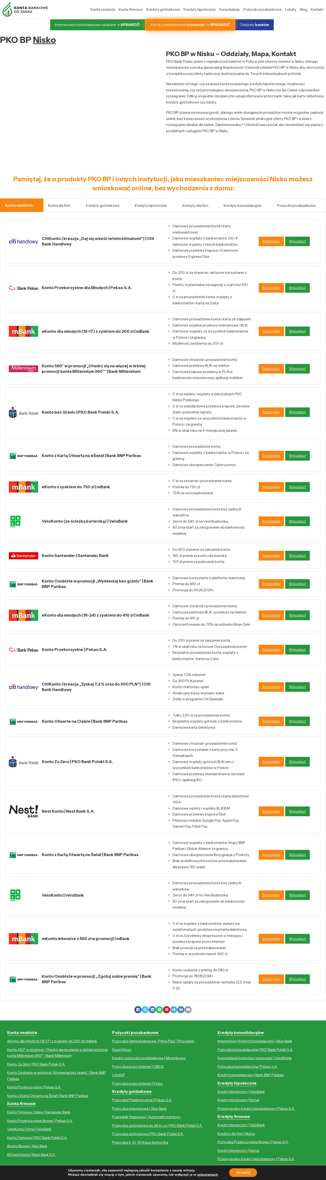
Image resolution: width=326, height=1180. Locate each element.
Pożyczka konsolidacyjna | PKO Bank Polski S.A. (255, 1049)
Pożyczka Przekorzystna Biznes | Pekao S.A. (253, 1142)
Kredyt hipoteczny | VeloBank (241, 1091)
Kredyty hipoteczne (200, 9)
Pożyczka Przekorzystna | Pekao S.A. (142, 1100)
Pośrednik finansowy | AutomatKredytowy (146, 1117)
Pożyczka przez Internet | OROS (138, 1066)
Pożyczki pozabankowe (262, 9)
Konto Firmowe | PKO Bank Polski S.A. (37, 1137)
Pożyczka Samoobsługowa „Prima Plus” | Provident (153, 1041)
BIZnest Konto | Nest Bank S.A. (31, 1154)
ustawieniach (207, 1175)
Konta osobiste (102, 9)
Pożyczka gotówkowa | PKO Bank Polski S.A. (148, 1134)
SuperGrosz (121, 1049)
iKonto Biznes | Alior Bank (27, 1146)
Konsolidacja (229, 9)
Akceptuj (243, 1172)
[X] (145, 1009)
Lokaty (290, 9)
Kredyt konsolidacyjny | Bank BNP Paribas (250, 1075)
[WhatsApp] (159, 1009)
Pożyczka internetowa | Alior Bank (139, 1108)
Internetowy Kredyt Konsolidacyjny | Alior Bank (254, 1041)
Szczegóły (271, 241)
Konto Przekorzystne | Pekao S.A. (34, 1087)
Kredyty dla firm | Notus (236, 1133)
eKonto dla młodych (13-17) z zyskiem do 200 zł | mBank (52, 1041)
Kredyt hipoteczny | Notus (238, 1100)
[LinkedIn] (152, 1009)
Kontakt (317, 9)
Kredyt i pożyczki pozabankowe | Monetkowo (149, 1058)
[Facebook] (138, 1009)
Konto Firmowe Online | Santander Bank (38, 1112)
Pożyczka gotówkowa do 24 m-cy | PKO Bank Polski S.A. (157, 1125)
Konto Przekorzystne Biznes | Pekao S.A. (40, 1120)
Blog (303, 9)
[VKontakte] (180, 1009)
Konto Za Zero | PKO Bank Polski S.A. (36, 1064)
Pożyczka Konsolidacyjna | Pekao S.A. (247, 1066)
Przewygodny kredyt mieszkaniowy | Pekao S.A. (256, 1108)
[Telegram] (173, 1009)
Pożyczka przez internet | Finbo (137, 1083)
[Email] (188, 1009)
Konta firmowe (131, 9)
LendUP (118, 1075)
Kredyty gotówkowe (163, 9)
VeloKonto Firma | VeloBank (29, 1129)
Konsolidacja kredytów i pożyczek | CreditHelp (254, 1058)
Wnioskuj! (297, 241)
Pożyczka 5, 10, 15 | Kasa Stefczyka (140, 1142)
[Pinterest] (166, 1009)
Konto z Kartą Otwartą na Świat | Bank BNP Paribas (47, 1095)
